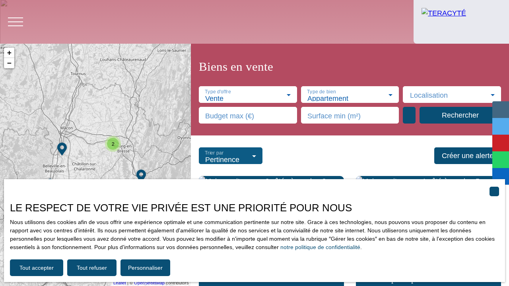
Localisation (429, 95)
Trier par (214, 153)
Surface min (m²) (334, 116)
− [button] (9, 63)
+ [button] (9, 52)
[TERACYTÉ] (461, 22)
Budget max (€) (229, 116)
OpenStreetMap (149, 282)
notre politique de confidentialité (320, 247)
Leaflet (119, 282)
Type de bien (321, 92)
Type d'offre (218, 92)
